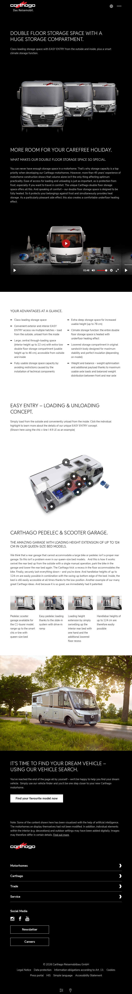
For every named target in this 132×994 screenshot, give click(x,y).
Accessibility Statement (88, 975)
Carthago (16, 876)
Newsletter (29, 930)
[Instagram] (12, 918)
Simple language (63, 975)
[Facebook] (20, 918)
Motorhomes (19, 866)
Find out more (61, 835)
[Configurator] (61, 990)
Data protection (42, 970)
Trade (14, 886)
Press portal (37, 975)
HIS (48, 975)
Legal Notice (24, 970)
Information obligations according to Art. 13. (79, 970)
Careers (29, 942)
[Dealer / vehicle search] (70, 990)
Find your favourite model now (37, 798)
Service (15, 897)
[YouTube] (27, 918)
